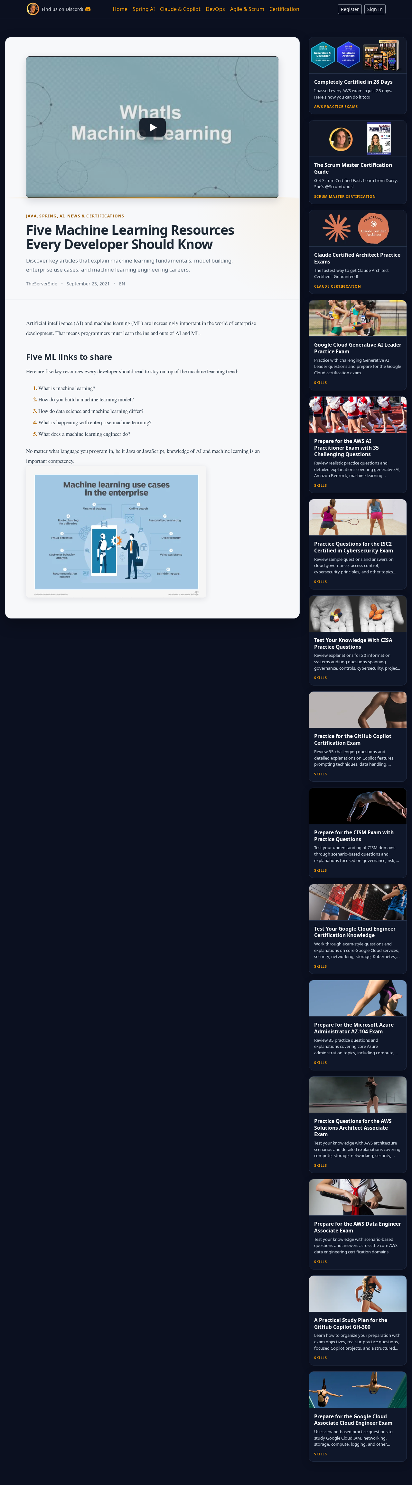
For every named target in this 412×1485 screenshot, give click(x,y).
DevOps (215, 9)
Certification (284, 9)
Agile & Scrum (247, 9)
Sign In (375, 9)
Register (350, 9)
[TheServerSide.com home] (32, 9)
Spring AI (144, 9)
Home (120, 9)
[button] (152, 127)
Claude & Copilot (180, 9)
